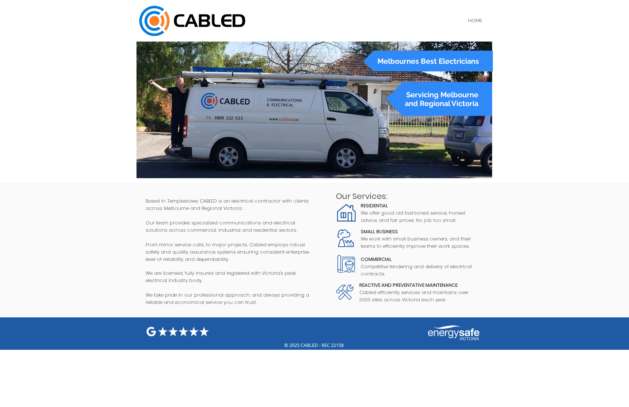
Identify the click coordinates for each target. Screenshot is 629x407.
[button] (428, 61)
